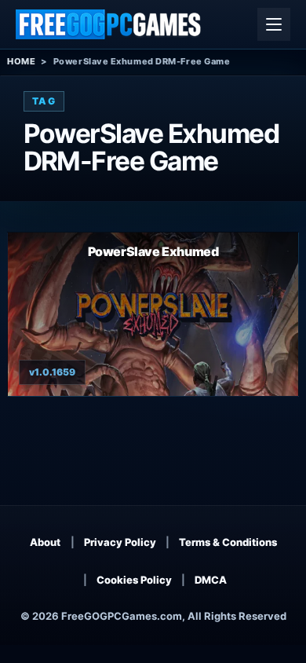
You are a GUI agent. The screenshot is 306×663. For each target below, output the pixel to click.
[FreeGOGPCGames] (109, 24)
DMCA (211, 579)
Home (21, 61)
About (45, 542)
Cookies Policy (134, 579)
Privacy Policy (120, 542)
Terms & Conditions (228, 542)
